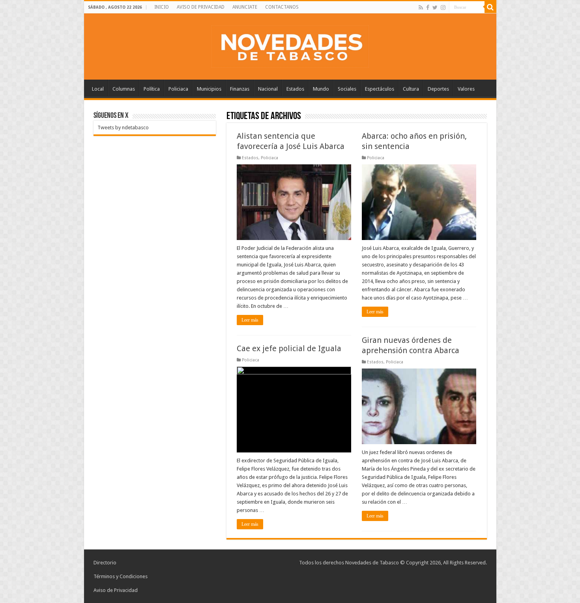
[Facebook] (427, 7)
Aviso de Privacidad (116, 590)
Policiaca (178, 89)
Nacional (268, 89)
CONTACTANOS (282, 7)
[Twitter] (435, 7)
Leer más (249, 320)
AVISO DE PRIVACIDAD (201, 7)
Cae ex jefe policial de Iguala (289, 348)
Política (152, 89)
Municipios (209, 89)
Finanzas (239, 89)
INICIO (161, 7)
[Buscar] (490, 7)
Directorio (105, 563)
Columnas (123, 89)
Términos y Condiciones (121, 576)
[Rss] (421, 7)
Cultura (411, 89)
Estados (295, 89)
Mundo (321, 89)
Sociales (347, 89)
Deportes (438, 89)
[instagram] (443, 7)
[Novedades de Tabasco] (290, 44)
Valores (466, 89)
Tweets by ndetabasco (123, 127)
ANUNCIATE (244, 7)
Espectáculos (379, 89)
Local (98, 89)
